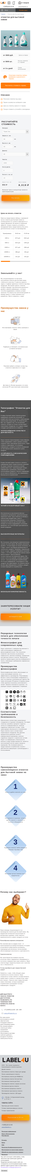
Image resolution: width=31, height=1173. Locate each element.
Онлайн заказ (23, 10)
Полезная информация (9, 1131)
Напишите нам (15, 616)
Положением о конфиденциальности (11, 1167)
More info (24, 1167)
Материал (5, 128)
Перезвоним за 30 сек (15, 1117)
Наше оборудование (8, 1133)
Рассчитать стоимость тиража (15, 85)
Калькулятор (9, 2)
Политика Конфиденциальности (12, 1147)
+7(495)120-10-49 (8, 6)
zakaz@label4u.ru (23, 6)
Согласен (4, 1170)
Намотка (4, 159)
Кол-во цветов (6, 167)
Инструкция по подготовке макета (12, 1149)
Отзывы (4, 1140)
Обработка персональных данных (12, 1152)
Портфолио (5, 1135)
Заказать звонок (14, 2)
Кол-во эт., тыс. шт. (7, 174)
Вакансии (5, 1154)
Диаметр (4, 150)
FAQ (3, 1145)
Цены (3, 1142)
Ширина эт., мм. (6, 135)
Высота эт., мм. (6, 143)
